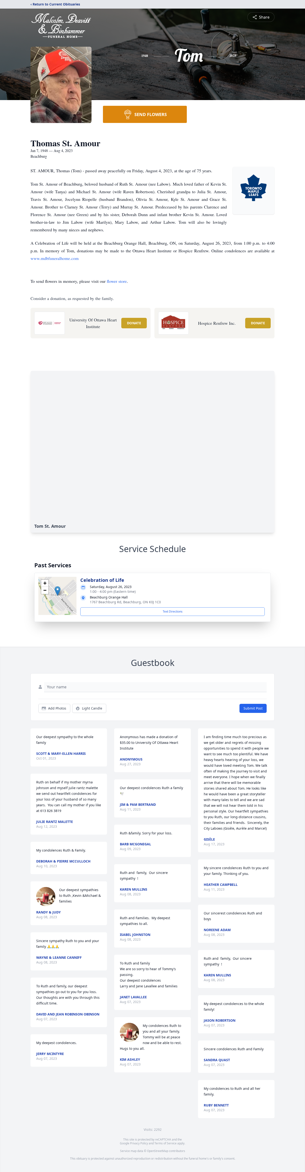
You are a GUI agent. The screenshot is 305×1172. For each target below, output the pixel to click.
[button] (58, 591)
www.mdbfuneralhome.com (54, 258)
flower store (117, 281)
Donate (134, 323)
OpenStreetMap (157, 1151)
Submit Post (253, 708)
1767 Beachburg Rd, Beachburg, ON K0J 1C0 (125, 602)
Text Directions (173, 611)
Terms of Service (165, 1143)
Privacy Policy (139, 1143)
